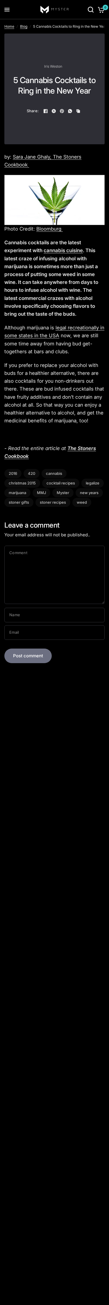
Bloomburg (49, 229)
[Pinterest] (61, 111)
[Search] (91, 9)
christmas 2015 (22, 483)
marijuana (17, 492)
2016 (13, 473)
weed (82, 502)
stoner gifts (19, 502)
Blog (23, 26)
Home (9, 26)
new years (89, 492)
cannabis (54, 473)
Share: (33, 111)
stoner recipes (53, 502)
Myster (63, 492)
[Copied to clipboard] (78, 111)
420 (31, 473)
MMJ (41, 492)
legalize (92, 483)
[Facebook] (45, 111)
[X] (53, 111)
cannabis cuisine (63, 250)
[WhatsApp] (70, 111)
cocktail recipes (61, 483)
